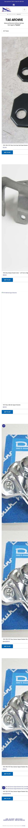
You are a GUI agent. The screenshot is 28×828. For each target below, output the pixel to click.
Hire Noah (23, 825)
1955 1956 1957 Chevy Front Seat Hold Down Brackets (15, 145)
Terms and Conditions (20, 820)
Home (7, 819)
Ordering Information (8, 820)
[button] (24, 9)
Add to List (7, 152)
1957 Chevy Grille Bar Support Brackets (11, 405)
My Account (12, 819)
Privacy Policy (18, 819)
